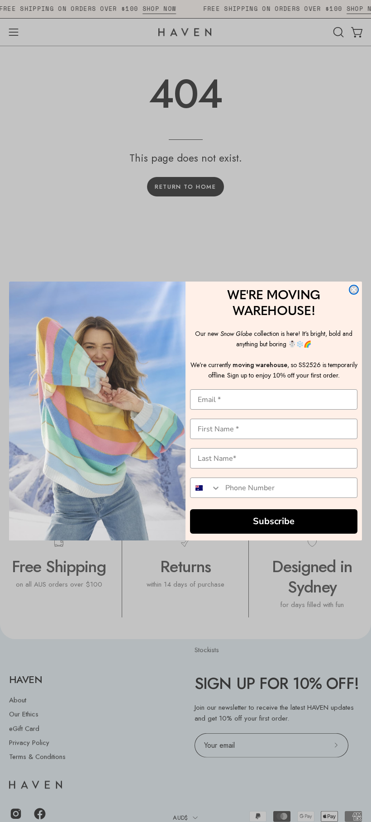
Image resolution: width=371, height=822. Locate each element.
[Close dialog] (353, 289)
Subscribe (274, 521)
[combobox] (205, 487)
